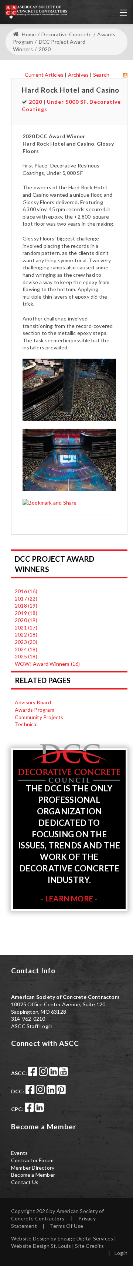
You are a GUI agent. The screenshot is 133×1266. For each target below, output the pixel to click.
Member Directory (32, 1167)
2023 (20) (26, 642)
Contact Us (24, 1182)
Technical (26, 724)
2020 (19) (26, 620)
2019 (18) (26, 613)
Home (28, 34)
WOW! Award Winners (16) (47, 664)
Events (19, 1153)
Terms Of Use (66, 1226)
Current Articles (44, 75)
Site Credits (89, 1246)
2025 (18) (26, 656)
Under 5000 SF (66, 102)
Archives (78, 75)
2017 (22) (26, 598)
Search (101, 75)
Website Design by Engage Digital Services (62, 1238)
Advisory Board (33, 702)
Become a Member (33, 1175)
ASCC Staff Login (31, 1026)
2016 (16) (26, 591)
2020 (35, 102)
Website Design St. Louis (41, 1246)
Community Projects (39, 717)
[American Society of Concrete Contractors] (36, 11)
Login (121, 1253)
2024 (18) (26, 649)
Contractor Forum (32, 1160)
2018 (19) (26, 605)
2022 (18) (26, 634)
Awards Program (34, 710)
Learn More (69, 898)
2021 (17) (26, 627)
